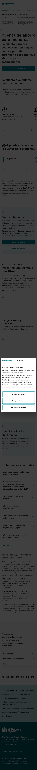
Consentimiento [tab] (7, 360)
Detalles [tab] (20, 360)
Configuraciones (17, 401)
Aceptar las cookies (18, 394)
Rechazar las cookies (18, 407)
